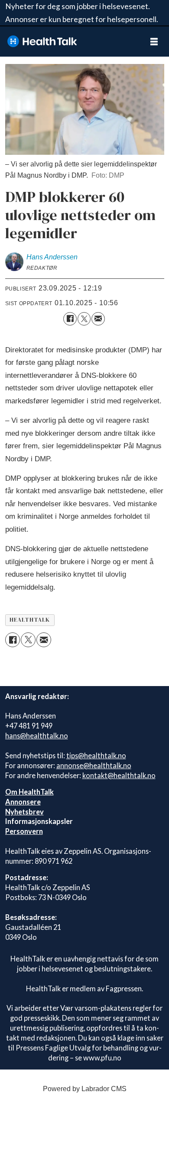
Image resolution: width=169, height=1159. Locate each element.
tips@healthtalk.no (96, 755)
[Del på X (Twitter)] (84, 319)
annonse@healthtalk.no (93, 765)
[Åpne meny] (154, 41)
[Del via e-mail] (98, 319)
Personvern (24, 831)
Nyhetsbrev (24, 812)
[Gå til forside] (69, 41)
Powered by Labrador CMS (85, 1088)
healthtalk (30, 620)
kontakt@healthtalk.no (119, 775)
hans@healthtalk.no (36, 735)
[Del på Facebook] (70, 319)
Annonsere (23, 802)
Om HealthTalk (29, 792)
